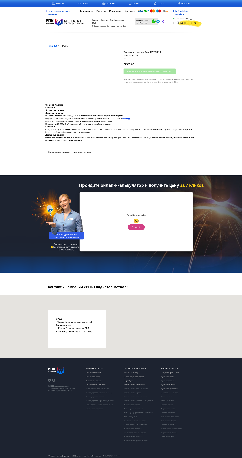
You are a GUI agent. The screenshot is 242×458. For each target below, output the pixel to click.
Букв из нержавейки (93, 373)
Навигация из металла (132, 405)
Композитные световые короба (97, 389)
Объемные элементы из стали (135, 421)
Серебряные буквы (168, 409)
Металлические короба (132, 393)
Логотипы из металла (169, 393)
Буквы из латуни (167, 401)
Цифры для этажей (168, 381)
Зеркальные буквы (168, 437)
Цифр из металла (167, 377)
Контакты (130, 11)
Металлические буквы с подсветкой (99, 405)
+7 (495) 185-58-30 (184, 22)
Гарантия (101, 11)
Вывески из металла (93, 381)
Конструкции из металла (95, 397)
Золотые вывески (167, 425)
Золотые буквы (167, 405)
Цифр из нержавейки (169, 389)
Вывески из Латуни (168, 421)
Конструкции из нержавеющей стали (100, 401)
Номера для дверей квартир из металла (138, 413)
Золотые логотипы (168, 413)
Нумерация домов (130, 417)
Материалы (115, 11)
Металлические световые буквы (135, 397)
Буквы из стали (167, 397)
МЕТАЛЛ (72, 21)
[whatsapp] (53, 380)
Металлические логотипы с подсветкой (138, 401)
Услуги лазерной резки (170, 373)
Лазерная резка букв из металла (136, 441)
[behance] (49, 380)
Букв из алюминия (93, 377)
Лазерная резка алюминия (133, 437)
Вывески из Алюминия (170, 417)
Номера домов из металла (133, 409)
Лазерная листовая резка (133, 429)
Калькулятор (86, 11)
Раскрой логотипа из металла (135, 433)
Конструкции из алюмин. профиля (99, 393)
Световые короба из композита (135, 425)
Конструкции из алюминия (171, 429)
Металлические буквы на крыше (136, 389)
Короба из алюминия (169, 433)
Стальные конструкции (94, 409)
